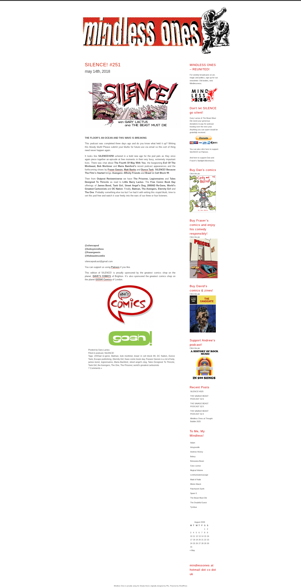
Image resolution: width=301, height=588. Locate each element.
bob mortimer (126, 356)
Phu (167, 586)
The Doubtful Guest (198, 502)
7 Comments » (95, 368)
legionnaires (107, 362)
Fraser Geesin (115, 169)
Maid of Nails (195, 479)
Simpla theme (145, 586)
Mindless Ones (157, 30)
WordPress (183, 586)
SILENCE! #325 (196, 391)
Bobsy (193, 456)
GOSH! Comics (103, 279)
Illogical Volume (196, 470)
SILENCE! (109, 353)
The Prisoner (126, 365)
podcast (99, 353)
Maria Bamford (121, 362)
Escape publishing (102, 359)
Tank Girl (92, 365)
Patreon (115, 267)
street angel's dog (138, 362)
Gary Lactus (195, 466)
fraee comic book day (135, 359)
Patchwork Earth (197, 489)
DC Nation (162, 356)
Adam (192, 443)
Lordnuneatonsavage (199, 475)
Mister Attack (195, 484)
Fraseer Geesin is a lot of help (160, 359)
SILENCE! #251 (103, 64)
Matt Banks (130, 169)
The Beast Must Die (198, 498)
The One (115, 365)
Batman (115, 356)
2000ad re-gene (102, 356)
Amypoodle (195, 447)
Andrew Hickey (196, 452)
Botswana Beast (197, 461)
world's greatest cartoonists (146, 365)
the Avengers (104, 365)
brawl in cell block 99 (144, 356)
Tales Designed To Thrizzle (161, 362)
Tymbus (193, 507)
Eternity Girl (118, 359)
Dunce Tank (147, 169)
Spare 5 (193, 493)
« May (192, 550)
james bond (94, 362)
